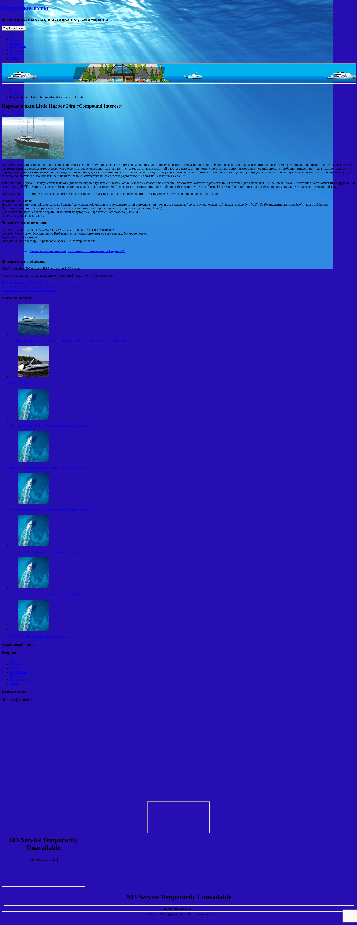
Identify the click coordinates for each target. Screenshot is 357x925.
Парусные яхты (25, 8)
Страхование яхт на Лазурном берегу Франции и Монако (42, 286)
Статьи (15, 43)
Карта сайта (18, 47)
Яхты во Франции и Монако (22, 282)
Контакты (17, 50)
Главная (15, 35)
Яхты (14, 58)
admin (21, 114)
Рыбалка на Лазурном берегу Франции (29, 290)
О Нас (14, 39)
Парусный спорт (21, 54)
